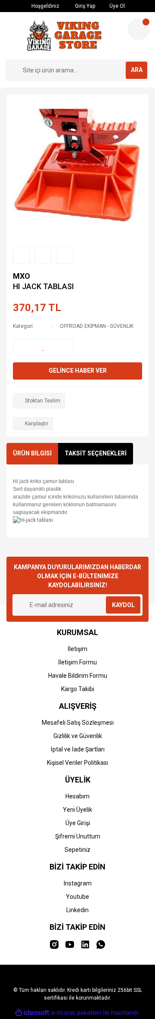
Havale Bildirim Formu (77, 675)
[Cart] (138, 29)
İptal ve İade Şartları (78, 749)
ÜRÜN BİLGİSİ (32, 453)
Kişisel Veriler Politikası (77, 762)
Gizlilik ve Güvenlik (77, 735)
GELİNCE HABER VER (78, 370)
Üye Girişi (77, 823)
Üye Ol (116, 6)
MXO (21, 275)
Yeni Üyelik (77, 809)
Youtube (77, 896)
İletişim (77, 648)
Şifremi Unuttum (77, 836)
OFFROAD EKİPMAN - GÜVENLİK (96, 326)
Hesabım (77, 796)
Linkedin (77, 910)
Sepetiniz (77, 849)
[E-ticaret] (76, 1012)
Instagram (78, 883)
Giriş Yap (84, 6)
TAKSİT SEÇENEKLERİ (96, 453)
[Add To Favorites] (43, 347)
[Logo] (63, 36)
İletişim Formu (77, 662)
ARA (137, 69)
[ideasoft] (32, 1013)
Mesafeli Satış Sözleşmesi (78, 722)
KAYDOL (123, 604)
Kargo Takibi (77, 689)
